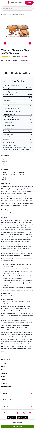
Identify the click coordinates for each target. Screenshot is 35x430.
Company (6, 406)
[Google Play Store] (22, 417)
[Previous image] (5, 43)
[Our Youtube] (30, 412)
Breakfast (8, 14)
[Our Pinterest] (4, 412)
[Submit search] (31, 8)
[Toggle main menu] (3, 3)
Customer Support (9, 400)
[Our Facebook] (11, 412)
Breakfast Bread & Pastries (20, 14)
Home (3, 14)
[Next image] (30, 43)
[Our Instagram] (17, 412)
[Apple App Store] (11, 417)
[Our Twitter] (24, 412)
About (5, 393)
